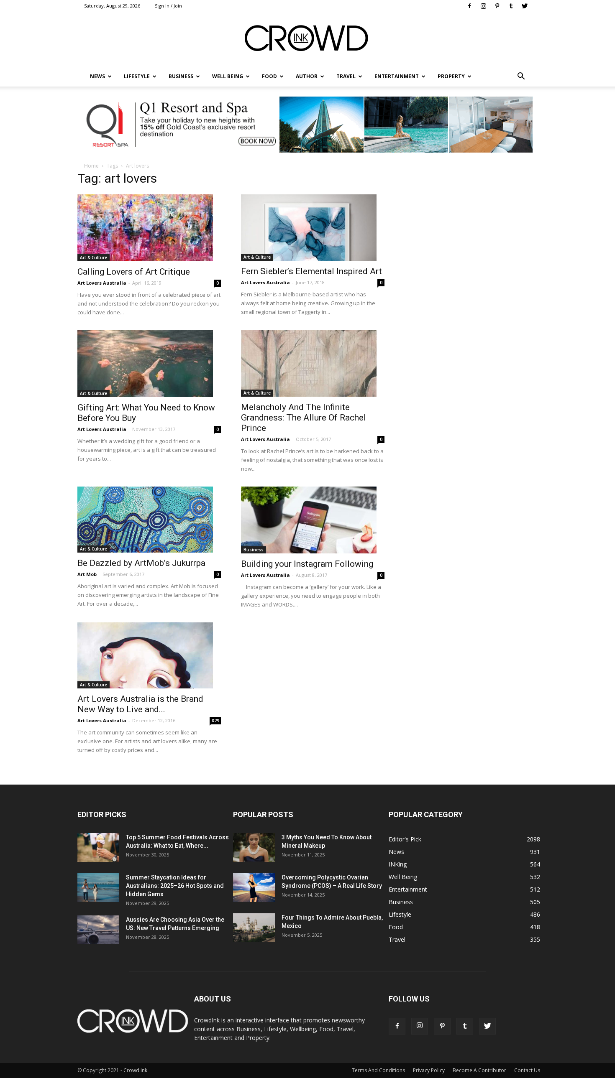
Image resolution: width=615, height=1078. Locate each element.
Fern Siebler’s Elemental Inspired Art (311, 271)
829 (215, 721)
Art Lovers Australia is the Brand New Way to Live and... (140, 704)
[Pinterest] (497, 6)
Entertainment (396, 76)
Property (451, 76)
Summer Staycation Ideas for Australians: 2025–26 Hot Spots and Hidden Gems (175, 885)
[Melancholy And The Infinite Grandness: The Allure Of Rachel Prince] (312, 363)
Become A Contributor (479, 1070)
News (396, 852)
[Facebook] (469, 6)
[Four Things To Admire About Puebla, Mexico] (254, 927)
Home (91, 165)
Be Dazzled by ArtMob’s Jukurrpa (141, 563)
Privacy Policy (429, 1070)
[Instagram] (483, 6)
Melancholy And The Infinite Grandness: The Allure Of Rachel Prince (303, 417)
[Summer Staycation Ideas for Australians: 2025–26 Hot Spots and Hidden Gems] (98, 887)
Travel (346, 76)
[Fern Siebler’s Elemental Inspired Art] (312, 227)
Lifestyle (400, 914)
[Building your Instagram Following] (312, 520)
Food (269, 76)
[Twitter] (524, 6)
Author (307, 76)
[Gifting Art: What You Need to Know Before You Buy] (149, 363)
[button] (521, 76)
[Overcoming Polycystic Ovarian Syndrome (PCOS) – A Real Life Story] (254, 887)
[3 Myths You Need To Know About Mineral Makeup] (254, 847)
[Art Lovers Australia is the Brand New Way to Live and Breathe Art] (149, 655)
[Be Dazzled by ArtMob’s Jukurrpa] (149, 520)
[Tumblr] (511, 6)
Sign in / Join (168, 6)
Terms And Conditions (378, 1070)
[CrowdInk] (307, 40)
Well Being (227, 76)
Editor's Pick (405, 839)
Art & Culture (93, 257)
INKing (398, 864)
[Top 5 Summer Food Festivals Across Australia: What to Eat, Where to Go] (98, 847)
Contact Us (527, 1070)
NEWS (97, 76)
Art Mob (87, 574)
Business (181, 76)
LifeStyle (137, 76)
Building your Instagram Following (307, 564)
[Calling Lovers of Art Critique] (149, 227)
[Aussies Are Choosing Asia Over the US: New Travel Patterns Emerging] (98, 929)
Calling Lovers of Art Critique (133, 272)
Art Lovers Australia (101, 283)
